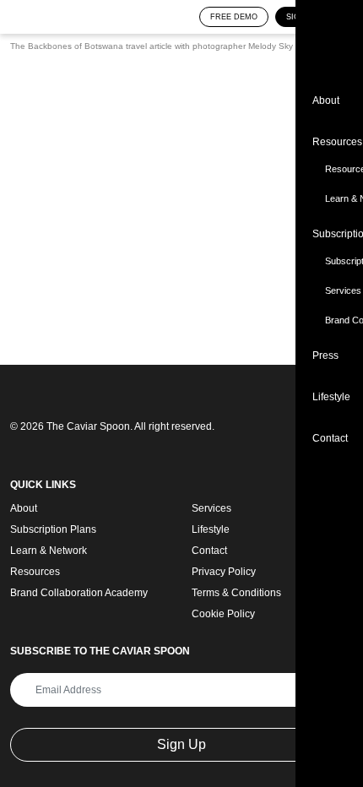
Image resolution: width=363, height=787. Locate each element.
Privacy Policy (224, 572)
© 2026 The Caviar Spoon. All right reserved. (112, 426)
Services (211, 508)
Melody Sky (270, 46)
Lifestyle (211, 529)
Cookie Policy (223, 614)
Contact (209, 550)
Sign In (301, 17)
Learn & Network (48, 550)
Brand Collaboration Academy (79, 593)
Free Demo (233, 17)
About (23, 508)
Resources (35, 572)
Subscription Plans (53, 529)
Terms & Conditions (236, 593)
